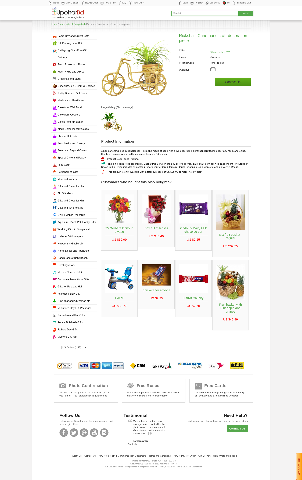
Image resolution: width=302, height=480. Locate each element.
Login (185, 3)
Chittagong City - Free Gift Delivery (72, 54)
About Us (77, 455)
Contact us (237, 428)
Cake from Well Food (69, 107)
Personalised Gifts (67, 171)
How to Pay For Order (185, 455)
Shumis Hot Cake (67, 136)
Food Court (63, 164)
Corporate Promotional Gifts (73, 279)
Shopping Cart (244, 3)
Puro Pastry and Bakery (71, 143)
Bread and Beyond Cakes (72, 150)
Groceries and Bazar (69, 78)
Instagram (104, 432)
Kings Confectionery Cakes (73, 128)
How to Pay (110, 3)
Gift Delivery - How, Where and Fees (216, 455)
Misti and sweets (67, 179)
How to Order (91, 3)
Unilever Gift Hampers (70, 236)
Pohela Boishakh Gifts (70, 322)
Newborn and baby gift (70, 243)
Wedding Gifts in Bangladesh (73, 229)
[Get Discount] (299, 466)
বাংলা (228, 3)
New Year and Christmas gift (73, 300)
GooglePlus (84, 432)
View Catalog (72, 3)
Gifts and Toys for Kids (70, 207)
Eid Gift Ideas (65, 193)
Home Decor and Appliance (73, 250)
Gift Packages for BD (69, 43)
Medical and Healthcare (70, 100)
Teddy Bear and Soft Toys (72, 93)
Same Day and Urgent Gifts (73, 35)
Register (199, 3)
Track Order (138, 3)
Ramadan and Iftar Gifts (71, 315)
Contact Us (215, 3)
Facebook (63, 432)
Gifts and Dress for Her (70, 186)
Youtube (94, 432)
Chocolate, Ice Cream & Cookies (76, 85)
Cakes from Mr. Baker (70, 121)
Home (56, 3)
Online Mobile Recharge (71, 214)
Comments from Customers (132, 455)
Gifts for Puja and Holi (69, 286)
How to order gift (107, 455)
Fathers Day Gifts (67, 329)
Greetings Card (66, 265)
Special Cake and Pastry (71, 157)
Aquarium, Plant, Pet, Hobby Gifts (76, 222)
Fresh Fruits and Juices (70, 71)
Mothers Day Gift (67, 336)
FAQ (124, 3)
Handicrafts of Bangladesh (72, 24)
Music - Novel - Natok (69, 272)
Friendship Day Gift (68, 293)
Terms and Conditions (160, 455)
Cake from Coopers (68, 114)
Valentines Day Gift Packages (74, 307)
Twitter (74, 432)
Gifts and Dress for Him (71, 200)
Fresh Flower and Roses (71, 64)
